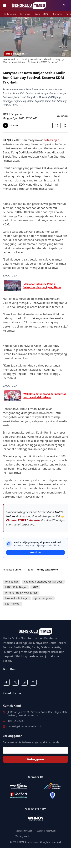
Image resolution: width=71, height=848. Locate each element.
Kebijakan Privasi (24, 830)
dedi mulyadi (12, 603)
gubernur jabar (43, 598)
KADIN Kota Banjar (16, 587)
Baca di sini (35, 552)
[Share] (64, 125)
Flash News (9, 14)
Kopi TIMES (41, 14)
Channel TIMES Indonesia (23, 520)
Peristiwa (25, 14)
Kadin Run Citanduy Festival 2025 (43, 581)
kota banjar (11, 581)
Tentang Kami (22, 836)
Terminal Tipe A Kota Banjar (21, 592)
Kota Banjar (51, 140)
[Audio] (56, 125)
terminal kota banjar (17, 598)
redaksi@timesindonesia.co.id (25, 726)
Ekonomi (57, 14)
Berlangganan (35, 759)
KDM (35, 587)
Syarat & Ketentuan (46, 830)
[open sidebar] (4, 5)
